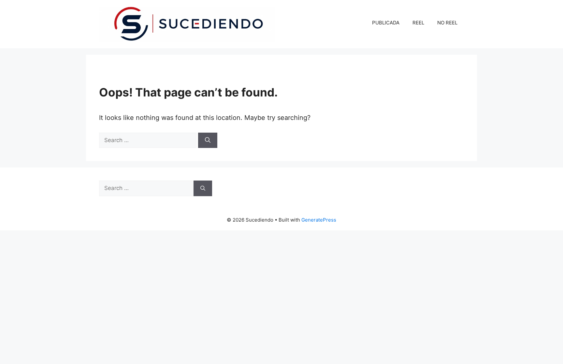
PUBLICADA (385, 23)
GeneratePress (318, 220)
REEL (418, 23)
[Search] (207, 140)
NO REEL (447, 23)
